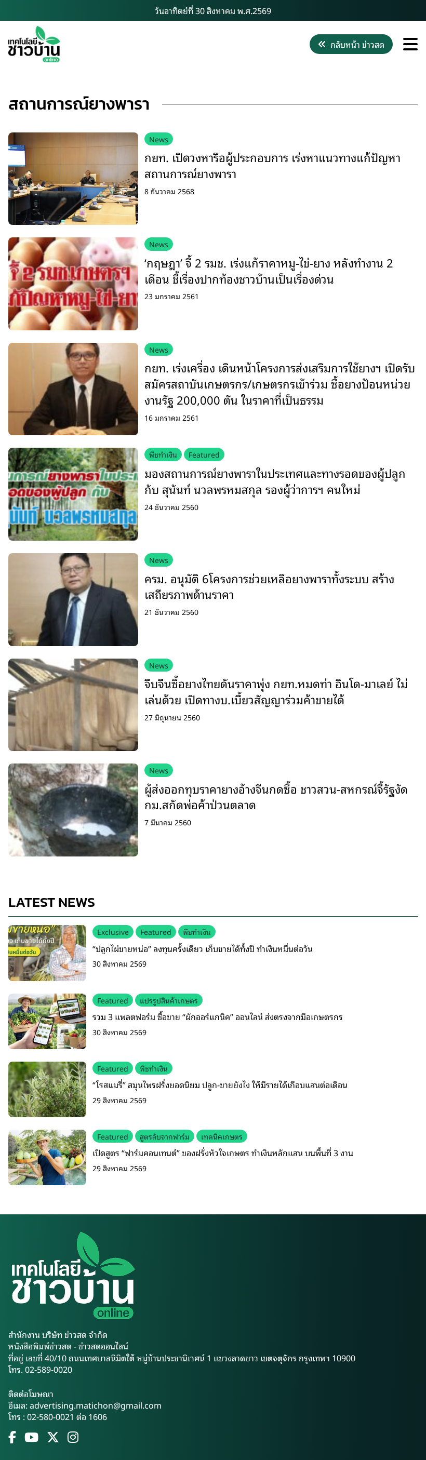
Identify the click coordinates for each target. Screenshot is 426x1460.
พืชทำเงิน (163, 454)
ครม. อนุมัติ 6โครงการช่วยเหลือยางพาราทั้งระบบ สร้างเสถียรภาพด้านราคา (269, 586)
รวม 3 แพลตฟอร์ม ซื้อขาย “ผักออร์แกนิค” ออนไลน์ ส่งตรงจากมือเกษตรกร (217, 1016)
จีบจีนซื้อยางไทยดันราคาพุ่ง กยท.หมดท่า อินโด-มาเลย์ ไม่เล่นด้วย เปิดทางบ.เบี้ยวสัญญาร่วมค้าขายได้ (276, 691)
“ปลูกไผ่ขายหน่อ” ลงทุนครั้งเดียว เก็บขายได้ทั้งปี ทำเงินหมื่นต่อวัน (202, 948)
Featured (204, 454)
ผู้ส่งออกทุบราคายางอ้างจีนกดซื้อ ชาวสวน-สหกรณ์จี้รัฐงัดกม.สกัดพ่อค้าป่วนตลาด (276, 797)
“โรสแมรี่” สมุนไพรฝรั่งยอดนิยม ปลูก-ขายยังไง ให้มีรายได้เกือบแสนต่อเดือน (220, 1084)
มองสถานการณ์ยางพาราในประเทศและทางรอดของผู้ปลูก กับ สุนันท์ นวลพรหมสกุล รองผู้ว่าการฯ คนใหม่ (275, 481)
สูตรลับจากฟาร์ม (165, 1136)
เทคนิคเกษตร (222, 1136)
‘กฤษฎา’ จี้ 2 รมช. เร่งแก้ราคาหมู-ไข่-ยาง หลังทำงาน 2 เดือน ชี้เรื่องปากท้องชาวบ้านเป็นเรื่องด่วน (268, 270)
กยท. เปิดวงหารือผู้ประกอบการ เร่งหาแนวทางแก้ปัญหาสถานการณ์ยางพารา (272, 165)
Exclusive (113, 931)
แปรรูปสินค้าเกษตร (169, 1000)
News (158, 139)
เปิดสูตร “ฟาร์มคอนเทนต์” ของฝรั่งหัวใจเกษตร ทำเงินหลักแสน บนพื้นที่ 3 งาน (222, 1152)
